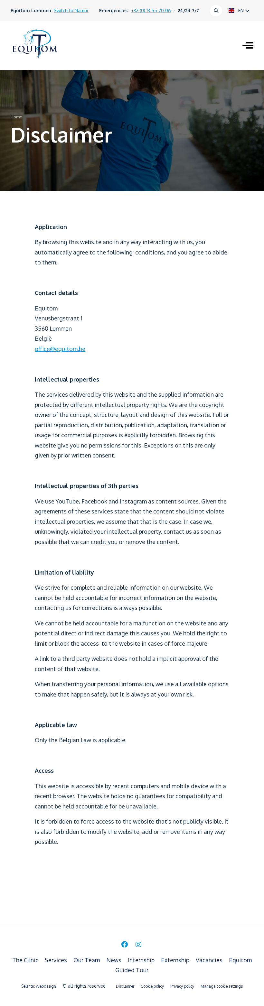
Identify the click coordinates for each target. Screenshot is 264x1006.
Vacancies (210, 960)
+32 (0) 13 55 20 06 (151, 10)
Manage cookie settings (222, 986)
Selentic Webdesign (38, 986)
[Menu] (247, 46)
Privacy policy (182, 986)
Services (56, 960)
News (114, 960)
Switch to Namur (71, 10)
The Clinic (26, 960)
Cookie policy (152, 986)
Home (16, 116)
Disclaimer (125, 986)
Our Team (87, 960)
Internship (142, 960)
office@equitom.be (60, 348)
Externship (176, 960)
